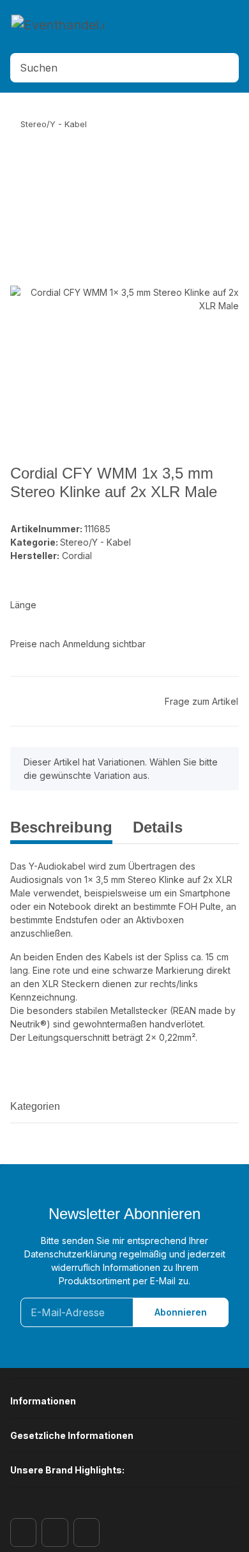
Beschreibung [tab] (61, 827)
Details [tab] (158, 827)
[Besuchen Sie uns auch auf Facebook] (23, 1532)
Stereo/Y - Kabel (95, 542)
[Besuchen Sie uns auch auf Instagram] (55, 1532)
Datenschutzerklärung (70, 1254)
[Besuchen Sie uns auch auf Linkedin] (86, 1532)
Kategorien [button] (35, 1106)
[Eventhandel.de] (57, 24)
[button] (183, 30)
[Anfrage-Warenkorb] (214, 30)
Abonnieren (181, 1312)
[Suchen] (226, 67)
